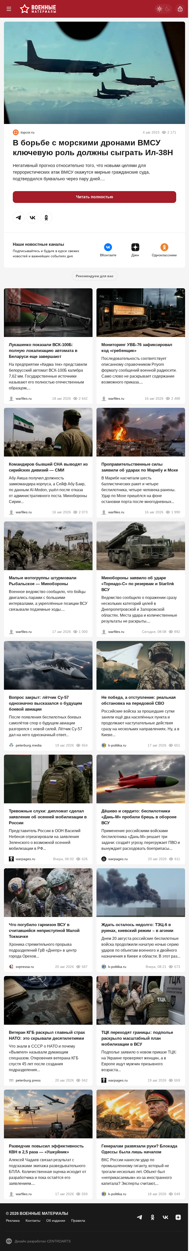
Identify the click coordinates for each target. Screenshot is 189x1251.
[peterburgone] (103, 858)
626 (85, 859)
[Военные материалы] (38, 9)
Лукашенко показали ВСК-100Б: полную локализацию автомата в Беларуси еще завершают (43, 350)
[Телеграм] (140, 1217)
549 (177, 1194)
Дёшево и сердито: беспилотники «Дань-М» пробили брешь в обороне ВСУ (138, 817)
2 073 (83, 512)
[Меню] (9, 9)
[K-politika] (103, 745)
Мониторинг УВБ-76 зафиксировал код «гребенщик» (136, 347)
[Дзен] (178, 1217)
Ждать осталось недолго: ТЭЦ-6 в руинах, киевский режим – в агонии (137, 927)
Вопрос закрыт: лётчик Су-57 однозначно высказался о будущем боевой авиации (45, 703)
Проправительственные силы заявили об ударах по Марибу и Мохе (139, 467)
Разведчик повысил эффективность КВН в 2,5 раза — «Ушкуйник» (46, 1149)
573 (177, 967)
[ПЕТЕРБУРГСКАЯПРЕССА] (11, 1080)
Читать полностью (94, 197)
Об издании (55, 1220)
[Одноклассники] (153, 1217)
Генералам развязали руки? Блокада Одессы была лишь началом (139, 1149)
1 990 (175, 512)
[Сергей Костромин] (11, 398)
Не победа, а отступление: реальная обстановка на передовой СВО (138, 700)
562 (85, 1080)
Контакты (33, 1220)
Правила (78, 1220)
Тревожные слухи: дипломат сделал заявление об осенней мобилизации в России (48, 817)
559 (177, 1080)
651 (177, 745)
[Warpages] (11, 858)
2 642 (83, 398)
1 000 (83, 632)
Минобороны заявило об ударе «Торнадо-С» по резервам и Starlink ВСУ (137, 584)
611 (177, 859)
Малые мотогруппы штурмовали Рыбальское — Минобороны (42, 581)
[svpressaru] (11, 966)
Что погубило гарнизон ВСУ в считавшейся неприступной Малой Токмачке (44, 930)
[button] (19, 218)
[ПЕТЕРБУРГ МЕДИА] (11, 745)
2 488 (175, 398)
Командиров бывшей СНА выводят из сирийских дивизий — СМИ (48, 467)
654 (85, 745)
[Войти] (180, 9)
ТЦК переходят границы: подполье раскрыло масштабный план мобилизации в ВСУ (137, 1038)
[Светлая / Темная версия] (163, 9)
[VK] (165, 1217)
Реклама (13, 1220)
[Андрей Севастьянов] (11, 631)
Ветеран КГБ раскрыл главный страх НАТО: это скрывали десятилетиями (47, 1035)
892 (177, 632)
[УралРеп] (16, 132)
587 (85, 967)
